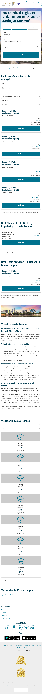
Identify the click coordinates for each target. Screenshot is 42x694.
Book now (21, 128)
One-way (6, 28)
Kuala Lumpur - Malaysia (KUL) (12, 41)
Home (2, 68)
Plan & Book (28, 4)
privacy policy (11, 685)
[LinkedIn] (20, 627)
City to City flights (17, 645)
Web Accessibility (5, 618)
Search (21, 55)
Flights (10, 68)
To (4, 39)
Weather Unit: (36, 425)
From (5, 33)
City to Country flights (29, 645)
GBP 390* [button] (23, 21)
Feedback (3, 613)
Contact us (4, 615)
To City (10, 645)
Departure (6, 46)
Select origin (7, 35)
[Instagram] (14, 627)
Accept (21, 690)
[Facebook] (7, 627)
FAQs (2, 610)
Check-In (34, 4)
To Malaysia (19, 68)
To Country (4, 645)
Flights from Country (22, 647)
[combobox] (22, 88)
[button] (19, 28)
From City (38, 645)
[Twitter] (26, 627)
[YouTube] (32, 627)
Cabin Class (4, 100)
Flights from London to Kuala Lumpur (11, 595)
